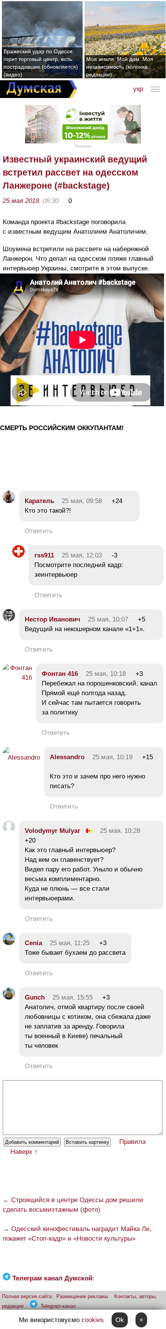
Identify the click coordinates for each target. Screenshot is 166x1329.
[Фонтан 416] (17, 677)
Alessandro (67, 757)
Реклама (83, 146)
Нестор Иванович (52, 619)
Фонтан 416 (60, 673)
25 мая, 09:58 (82, 501)
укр (138, 89)
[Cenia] (9, 943)
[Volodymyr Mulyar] (9, 831)
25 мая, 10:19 (112, 757)
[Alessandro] (21, 757)
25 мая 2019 (21, 200)
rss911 (44, 555)
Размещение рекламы (82, 1296)
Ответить (39, 531)
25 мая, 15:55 (73, 997)
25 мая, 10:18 (106, 673)
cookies (92, 1320)
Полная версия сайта (27, 1296)
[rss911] (18, 555)
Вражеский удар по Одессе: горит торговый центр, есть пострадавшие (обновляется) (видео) (40, 63)
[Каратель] (9, 501)
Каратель (39, 501)
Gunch (35, 997)
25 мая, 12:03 (82, 555)
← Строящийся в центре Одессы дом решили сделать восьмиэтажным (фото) (73, 1204)
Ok (119, 1320)
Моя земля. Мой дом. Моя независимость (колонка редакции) (119, 67)
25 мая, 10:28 (120, 830)
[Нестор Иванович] (9, 619)
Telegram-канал (58, 1306)
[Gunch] (9, 997)
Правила (132, 1141)
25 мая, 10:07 (108, 619)
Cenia (33, 943)
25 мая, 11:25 (70, 943)
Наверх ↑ (24, 1151)
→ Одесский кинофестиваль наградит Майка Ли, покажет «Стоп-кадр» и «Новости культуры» (77, 1233)
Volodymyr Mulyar (52, 830)
